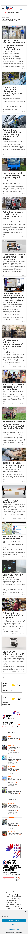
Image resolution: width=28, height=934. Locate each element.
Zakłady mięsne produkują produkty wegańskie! (13, 615)
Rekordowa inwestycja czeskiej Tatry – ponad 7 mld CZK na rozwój (14, 215)
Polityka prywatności (18, 932)
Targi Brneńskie (12, 901)
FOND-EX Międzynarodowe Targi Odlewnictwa (14, 769)
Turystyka (13, 895)
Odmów (14, 925)
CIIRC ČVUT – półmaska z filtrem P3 (13, 653)
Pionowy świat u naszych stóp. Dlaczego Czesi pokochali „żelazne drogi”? (12, 91)
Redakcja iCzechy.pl (13, 902)
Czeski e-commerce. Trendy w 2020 (12, 501)
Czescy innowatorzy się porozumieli (13, 576)
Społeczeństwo (13, 899)
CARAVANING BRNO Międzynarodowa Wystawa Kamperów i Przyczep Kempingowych (14, 808)
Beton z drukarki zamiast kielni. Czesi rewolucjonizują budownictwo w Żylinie (13, 134)
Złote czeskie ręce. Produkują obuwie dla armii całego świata (13, 465)
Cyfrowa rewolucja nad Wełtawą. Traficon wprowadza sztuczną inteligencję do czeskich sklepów (14, 44)
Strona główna (13, 891)
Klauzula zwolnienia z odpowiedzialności (13, 905)
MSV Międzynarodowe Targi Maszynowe (14, 739)
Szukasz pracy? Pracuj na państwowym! (14, 537)
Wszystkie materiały (13, 893)
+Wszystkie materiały (18, 366)
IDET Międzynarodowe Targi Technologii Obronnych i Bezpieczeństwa (14, 823)
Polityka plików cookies (9, 932)
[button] (25, 912)
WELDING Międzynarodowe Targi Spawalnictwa (14, 759)
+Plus (23, 68)
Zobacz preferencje (14, 929)
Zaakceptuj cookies (14, 920)
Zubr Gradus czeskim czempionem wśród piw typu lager (13, 386)
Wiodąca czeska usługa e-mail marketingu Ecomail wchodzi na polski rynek (13, 344)
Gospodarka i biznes (13, 897)
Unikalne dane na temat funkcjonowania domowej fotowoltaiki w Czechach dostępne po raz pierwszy (14, 297)
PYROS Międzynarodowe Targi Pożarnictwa (15, 834)
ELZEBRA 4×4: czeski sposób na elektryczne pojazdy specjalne (14, 175)
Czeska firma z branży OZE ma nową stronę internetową (14, 256)
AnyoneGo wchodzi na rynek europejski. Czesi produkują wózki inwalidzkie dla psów (14, 425)
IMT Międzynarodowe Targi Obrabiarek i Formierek (14, 749)
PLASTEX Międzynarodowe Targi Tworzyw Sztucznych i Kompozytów (14, 780)
